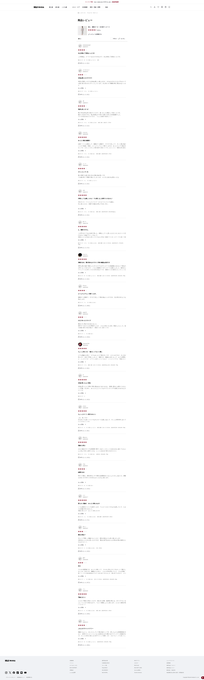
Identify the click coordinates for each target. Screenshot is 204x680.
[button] (151, 7)
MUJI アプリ (137, 660)
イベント (72, 663)
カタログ (136, 663)
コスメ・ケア (76, 7)
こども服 (64, 7)
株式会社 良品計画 (171, 670)
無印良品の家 (105, 660)
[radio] (89, 30)
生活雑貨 (84, 7)
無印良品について (170, 667)
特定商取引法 (29, 677)
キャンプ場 (104, 665)
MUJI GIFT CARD (138, 667)
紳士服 (57, 7)
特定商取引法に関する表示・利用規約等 (175, 672)
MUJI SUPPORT (73, 667)
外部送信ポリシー (21, 677)
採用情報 (168, 663)
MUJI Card (136, 665)
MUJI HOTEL (105, 672)
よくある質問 (72, 672)
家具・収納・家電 (95, 7)
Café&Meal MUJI (105, 663)
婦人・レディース (81, 12)
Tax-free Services (138, 672)
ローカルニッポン (73, 665)
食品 (106, 7)
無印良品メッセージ (171, 665)
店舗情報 (72, 660)
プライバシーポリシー (10, 677)
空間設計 (72, 670)
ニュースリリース (170, 660)
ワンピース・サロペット (92, 12)
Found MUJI (104, 667)
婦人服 (51, 7)
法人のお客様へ (137, 670)
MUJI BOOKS (105, 670)
